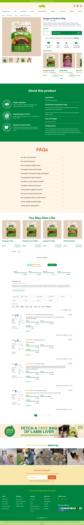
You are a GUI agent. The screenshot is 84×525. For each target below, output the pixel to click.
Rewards (53, 11)
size (13, 306)
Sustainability (47, 501)
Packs (32, 11)
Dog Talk (72, 11)
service (35, 306)
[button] (8, 456)
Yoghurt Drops (5, 508)
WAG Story (46, 499)
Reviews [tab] (14, 251)
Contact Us (32, 499)
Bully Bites (63, 70)
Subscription (19, 499)
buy (39, 306)
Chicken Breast (69, 241)
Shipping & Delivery (34, 506)
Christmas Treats (6, 506)
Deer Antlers (5, 504)
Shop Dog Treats (6, 11)
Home (3, 15)
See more (28, 331)
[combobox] (29, 297)
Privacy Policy (52, 480)
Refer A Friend (19, 504)
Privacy (32, 511)
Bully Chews (5, 499)
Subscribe (52, 477)
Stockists (46, 508)
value (31, 306)
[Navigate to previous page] (32, 415)
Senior (16, 15)
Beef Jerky (80, 70)
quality (17, 306)
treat (43, 306)
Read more (45, 28)
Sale (15, 11)
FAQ (31, 501)
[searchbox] (16, 297)
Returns (32, 504)
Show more (48, 306)
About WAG (62, 11)
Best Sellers (23, 11)
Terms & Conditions (34, 508)
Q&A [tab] (19, 251)
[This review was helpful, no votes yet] (68, 335)
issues (26, 306)
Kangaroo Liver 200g (30, 241)
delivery (22, 306)
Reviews (80, 11)
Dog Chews (9, 15)
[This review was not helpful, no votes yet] (70, 335)
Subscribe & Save (42, 11)
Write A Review (52, 264)
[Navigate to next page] (51, 415)
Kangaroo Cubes (49, 241)
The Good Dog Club (20, 501)
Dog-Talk (46, 504)
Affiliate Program (20, 506)
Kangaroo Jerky (48, 70)
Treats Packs (5, 501)
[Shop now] (42, 431)
